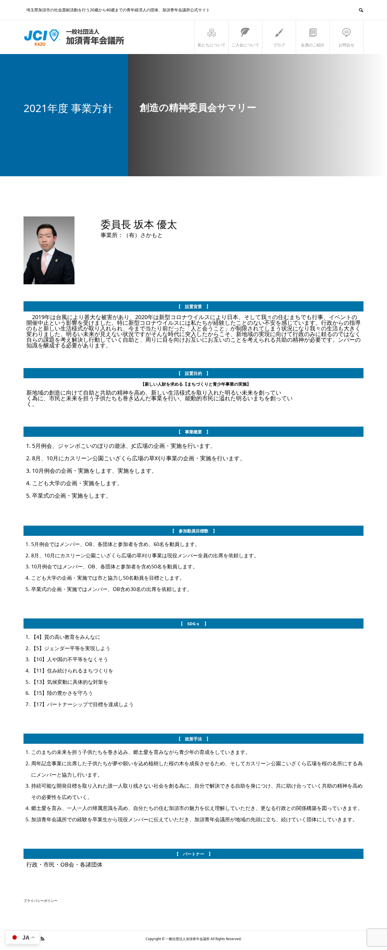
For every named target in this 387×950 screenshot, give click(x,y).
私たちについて (212, 45)
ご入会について (245, 45)
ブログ (279, 45)
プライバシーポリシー (41, 900)
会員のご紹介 (313, 45)
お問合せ (346, 45)
